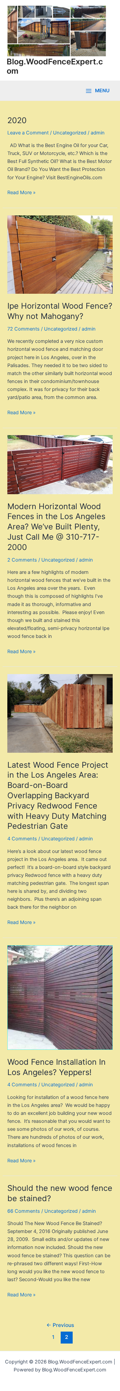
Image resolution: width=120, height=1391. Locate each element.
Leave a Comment (28, 133)
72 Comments (23, 329)
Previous (60, 1325)
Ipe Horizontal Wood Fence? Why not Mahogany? (59, 311)
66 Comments (23, 1211)
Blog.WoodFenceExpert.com (55, 66)
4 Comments (22, 839)
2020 (17, 120)
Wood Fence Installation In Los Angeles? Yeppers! (56, 1067)
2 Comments (22, 560)
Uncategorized (69, 133)
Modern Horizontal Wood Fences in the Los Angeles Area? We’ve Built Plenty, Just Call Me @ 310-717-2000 (56, 527)
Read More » (21, 192)
